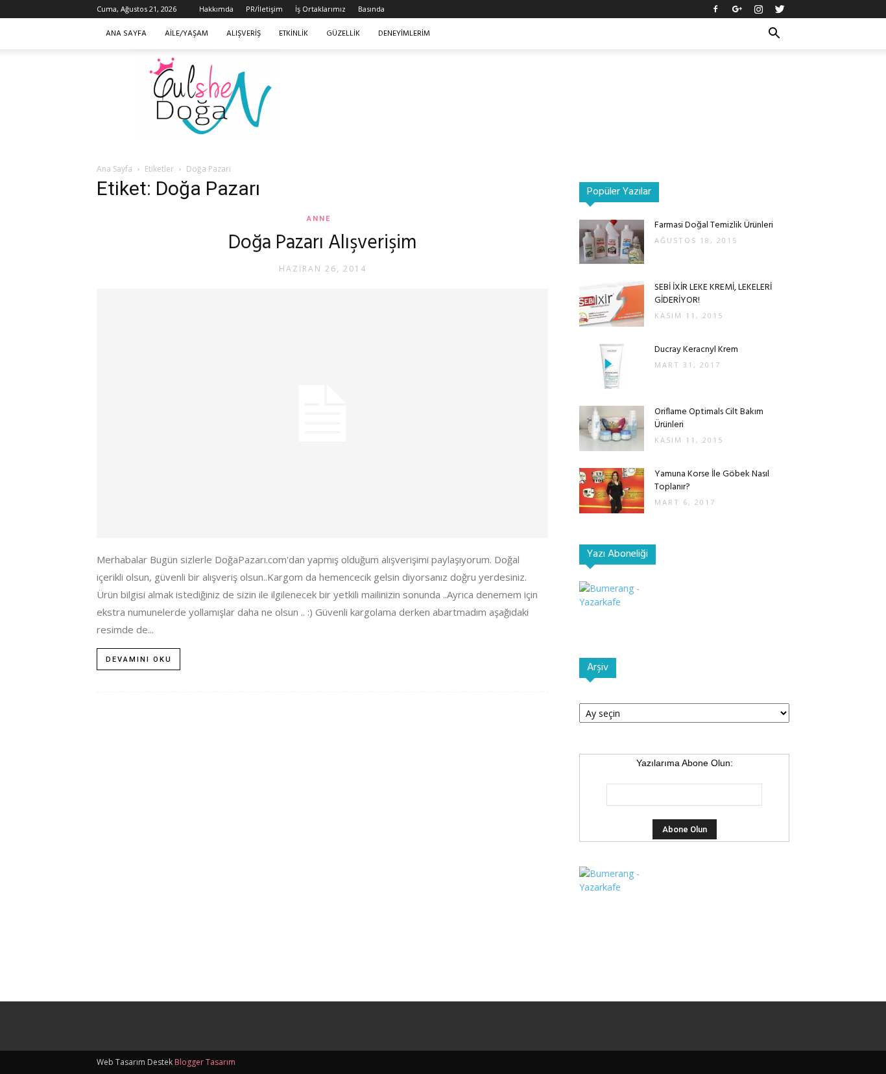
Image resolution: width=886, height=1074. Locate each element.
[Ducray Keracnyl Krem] (611, 366)
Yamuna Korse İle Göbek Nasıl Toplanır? (711, 481)
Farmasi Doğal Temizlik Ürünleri (713, 225)
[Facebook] (715, 9)
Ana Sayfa (126, 33)
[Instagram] (758, 9)
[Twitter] (779, 9)
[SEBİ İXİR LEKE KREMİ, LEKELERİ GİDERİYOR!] (611, 304)
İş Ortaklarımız (320, 9)
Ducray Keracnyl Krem (696, 349)
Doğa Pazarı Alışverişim (322, 243)
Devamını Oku (139, 659)
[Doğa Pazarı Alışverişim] (322, 413)
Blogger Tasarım (204, 1062)
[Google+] (737, 9)
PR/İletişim (264, 9)
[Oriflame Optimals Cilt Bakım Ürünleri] (611, 428)
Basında (371, 9)
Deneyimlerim (404, 33)
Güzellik (343, 33)
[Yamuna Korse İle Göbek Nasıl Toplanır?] (611, 490)
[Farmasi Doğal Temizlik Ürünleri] (611, 241)
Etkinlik (293, 33)
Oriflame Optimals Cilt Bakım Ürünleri (708, 418)
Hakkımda (216, 9)
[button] (773, 35)
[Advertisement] (553, 94)
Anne (319, 219)
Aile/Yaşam (186, 33)
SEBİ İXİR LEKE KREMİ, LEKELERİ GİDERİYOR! (713, 294)
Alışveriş (243, 33)
